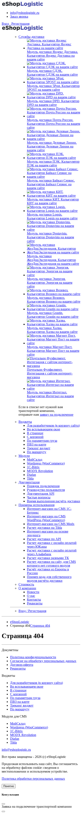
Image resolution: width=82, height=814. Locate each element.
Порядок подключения (43, 486)
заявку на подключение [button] (56, 414)
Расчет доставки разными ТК (48, 558)
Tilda (30, 478)
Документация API (40, 493)
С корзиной (35, 437)
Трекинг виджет (38, 448)
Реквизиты (34, 603)
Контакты (34, 599)
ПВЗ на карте (36, 444)
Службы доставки (31, 36)
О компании (27, 588)
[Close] (3, 804)
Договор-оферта (21, 664)
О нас (31, 596)
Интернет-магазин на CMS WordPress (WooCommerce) (46, 518)
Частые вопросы (38, 497)
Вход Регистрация (15, 23)
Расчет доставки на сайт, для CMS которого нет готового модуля (51, 563)
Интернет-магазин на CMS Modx (50, 524)
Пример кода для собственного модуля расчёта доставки (49, 578)
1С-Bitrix (33, 467)
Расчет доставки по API (44, 539)
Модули (24, 456)
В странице (35, 433)
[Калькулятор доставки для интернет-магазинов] (23, 5)
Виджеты (25, 421)
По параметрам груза (42, 440)
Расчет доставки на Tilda (44, 527)
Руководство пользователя (46, 490)
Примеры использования (36, 505)
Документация (29, 482)
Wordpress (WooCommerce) (46, 463)
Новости (33, 592)
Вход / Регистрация (32, 611)
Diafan (31, 474)
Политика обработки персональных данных (33, 778)
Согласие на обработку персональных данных (43, 661)
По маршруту (36, 452)
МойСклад (34, 459)
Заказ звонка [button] (19, 16)
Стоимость (26, 584)
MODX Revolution (40, 471)
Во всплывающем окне (43, 429)
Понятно (8, 786)
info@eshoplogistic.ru (24, 13)
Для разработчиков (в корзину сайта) (53, 425)
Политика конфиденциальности (33, 657)
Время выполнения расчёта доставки (53, 501)
